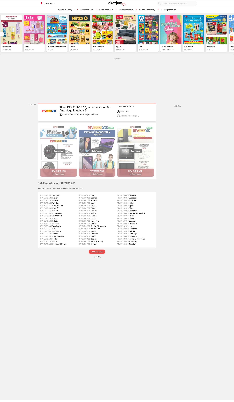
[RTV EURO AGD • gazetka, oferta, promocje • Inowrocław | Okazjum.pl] (49, 111)
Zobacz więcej (97, 252)
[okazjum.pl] (117, 3)
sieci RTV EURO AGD (56, 183)
